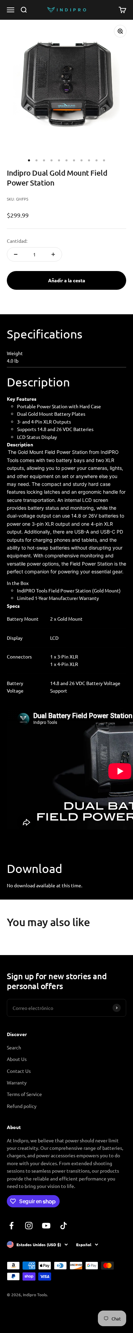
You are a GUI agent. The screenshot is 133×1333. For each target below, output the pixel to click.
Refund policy (21, 1106)
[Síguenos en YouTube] (46, 1225)
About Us (17, 1059)
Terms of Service (24, 1094)
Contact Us (19, 1071)
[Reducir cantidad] (15, 254)
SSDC (32, 1313)
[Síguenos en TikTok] (63, 1225)
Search (14, 1047)
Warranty (17, 1082)
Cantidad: (17, 241)
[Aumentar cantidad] (53, 254)
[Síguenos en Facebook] (11, 1225)
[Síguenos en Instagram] (28, 1225)
